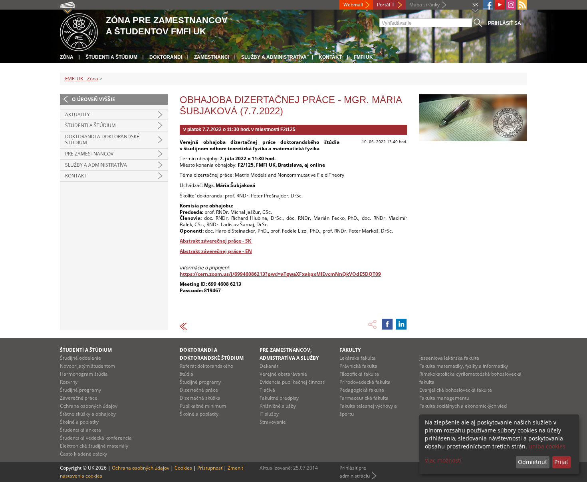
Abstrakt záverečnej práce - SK (216, 240)
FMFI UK (363, 57)
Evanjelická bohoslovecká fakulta (455, 389)
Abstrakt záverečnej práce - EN (216, 251)
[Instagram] (511, 5)
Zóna (66, 57)
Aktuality (77, 114)
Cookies (183, 467)
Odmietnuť (532, 462)
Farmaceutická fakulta (364, 397)
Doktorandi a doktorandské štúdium (102, 139)
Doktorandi (165, 57)
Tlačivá (267, 389)
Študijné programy (80, 389)
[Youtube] (499, 5)
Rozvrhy (68, 381)
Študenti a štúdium (111, 57)
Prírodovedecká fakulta (365, 381)
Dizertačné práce (199, 389)
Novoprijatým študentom (87, 365)
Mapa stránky (424, 4)
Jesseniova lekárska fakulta (449, 358)
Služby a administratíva (274, 57)
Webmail (353, 4)
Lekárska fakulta (357, 358)
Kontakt (330, 57)
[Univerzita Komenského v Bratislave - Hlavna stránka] (79, 31)
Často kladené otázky (83, 453)
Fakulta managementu (444, 397)
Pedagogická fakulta (361, 389)
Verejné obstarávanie (283, 373)
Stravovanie (273, 421)
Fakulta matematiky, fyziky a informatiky (463, 365)
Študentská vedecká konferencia (96, 437)
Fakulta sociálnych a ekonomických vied (463, 405)
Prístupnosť (209, 467)
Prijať (561, 462)
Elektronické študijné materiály (94, 445)
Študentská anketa (80, 429)
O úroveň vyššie (93, 99)
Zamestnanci (211, 57)
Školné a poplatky (79, 421)
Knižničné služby (278, 405)
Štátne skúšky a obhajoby (88, 413)
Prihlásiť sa (504, 23)
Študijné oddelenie (80, 358)
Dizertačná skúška (200, 397)
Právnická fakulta (358, 365)
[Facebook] (488, 5)
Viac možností (443, 460)
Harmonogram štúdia (84, 373)
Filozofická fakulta (359, 373)
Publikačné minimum (203, 405)
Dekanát (269, 365)
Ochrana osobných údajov (88, 405)
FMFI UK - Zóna (81, 78)
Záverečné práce (78, 397)
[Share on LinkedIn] (401, 324)
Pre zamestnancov (89, 153)
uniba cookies (547, 446)
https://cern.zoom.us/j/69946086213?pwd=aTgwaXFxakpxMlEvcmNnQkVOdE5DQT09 (280, 274)
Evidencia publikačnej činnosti (292, 381)
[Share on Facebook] (387, 324)
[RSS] (522, 5)
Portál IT (386, 4)
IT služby (269, 413)
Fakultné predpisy (279, 397)
